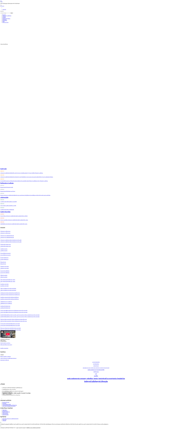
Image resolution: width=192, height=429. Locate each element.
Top (1, 0)
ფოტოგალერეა (5, 413)
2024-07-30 (2, 203)
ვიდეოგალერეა (5, 414)
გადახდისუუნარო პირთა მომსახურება (9, 405)
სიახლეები (3, 168)
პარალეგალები (5, 22)
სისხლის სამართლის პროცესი (96, 381)
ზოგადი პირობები (5, 402)
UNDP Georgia (96, 371)
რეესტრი (4, 17)
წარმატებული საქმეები (7, 183)
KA (1, 6)
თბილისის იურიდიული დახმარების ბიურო (10, 418)
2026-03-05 (2, 199)
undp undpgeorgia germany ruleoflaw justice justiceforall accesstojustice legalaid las (96, 378)
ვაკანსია (96, 375)
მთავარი (4, 14)
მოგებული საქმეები (6, 411)
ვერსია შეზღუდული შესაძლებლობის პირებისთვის (10, 3)
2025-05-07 (2, 193)
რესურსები (4, 19)
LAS (96, 373)
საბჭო (3, 21)
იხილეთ (2, 354)
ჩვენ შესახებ (4, 20)
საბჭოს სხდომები (5, 211)
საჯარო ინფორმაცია (6, 18)
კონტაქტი (4, 9)
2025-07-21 (2, 185)
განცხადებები (4, 197)
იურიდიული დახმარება (6, 15)
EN (2, 6)
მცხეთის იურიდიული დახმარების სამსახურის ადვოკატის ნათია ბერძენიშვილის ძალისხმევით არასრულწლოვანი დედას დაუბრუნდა (25, 195)
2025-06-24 (2, 189)
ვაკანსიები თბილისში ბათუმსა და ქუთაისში (8, 201)
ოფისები (4, 16)
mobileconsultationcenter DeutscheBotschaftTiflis (96, 369)
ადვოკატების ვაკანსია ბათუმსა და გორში (8, 205)
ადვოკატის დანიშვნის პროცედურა (9, 406)
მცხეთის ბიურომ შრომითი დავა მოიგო (7, 191)
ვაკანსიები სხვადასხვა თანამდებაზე (7, 209)
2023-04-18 (2, 207)
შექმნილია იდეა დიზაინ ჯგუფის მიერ (33, 427)
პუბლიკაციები (5, 412)
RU (3, 6)
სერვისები (4, 403)
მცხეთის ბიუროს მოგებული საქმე (6, 187)
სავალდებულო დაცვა (6, 404)
